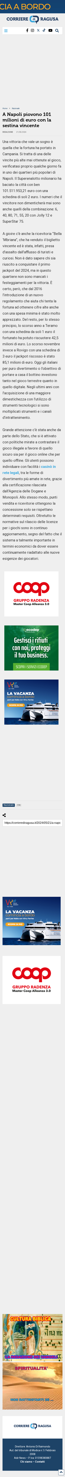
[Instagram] (32, 30)
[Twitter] (38, 30)
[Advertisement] (32, 73)
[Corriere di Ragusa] (32, 22)
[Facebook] (27, 30)
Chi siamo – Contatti (32, 1461)
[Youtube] (50, 30)
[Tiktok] (44, 30)
